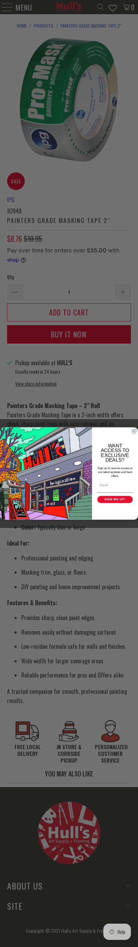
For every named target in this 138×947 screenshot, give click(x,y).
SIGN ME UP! (115, 499)
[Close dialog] (134, 431)
